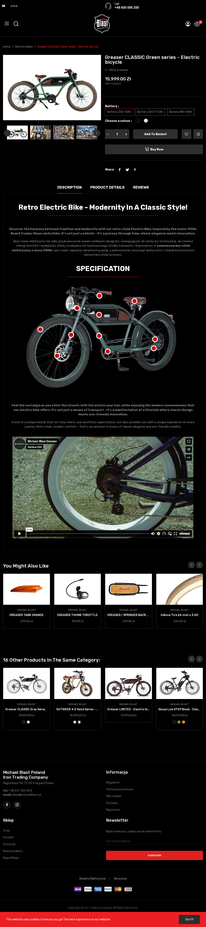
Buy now (157, 149)
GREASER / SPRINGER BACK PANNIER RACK (128, 615)
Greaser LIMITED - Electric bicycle (128, 709)
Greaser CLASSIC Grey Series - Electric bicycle (26, 709)
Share (120, 170)
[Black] (23, 722)
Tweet (127, 170)
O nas (6, 830)
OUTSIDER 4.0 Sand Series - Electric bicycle (77, 709)
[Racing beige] (79, 722)
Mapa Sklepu (11, 858)
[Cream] (28, 722)
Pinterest (135, 170)
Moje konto (113, 810)
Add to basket (155, 134)
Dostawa (112, 803)
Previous (12, 88)
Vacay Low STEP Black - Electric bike (179, 709)
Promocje (9, 844)
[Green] (178, 722)
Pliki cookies (114, 796)
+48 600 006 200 (126, 7)
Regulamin (113, 782)
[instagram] (17, 805)
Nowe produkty (13, 851)
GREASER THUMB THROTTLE (77, 615)
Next (91, 88)
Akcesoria (120, 878)
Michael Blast (26, 610)
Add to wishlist (186, 134)
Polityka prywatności (120, 789)
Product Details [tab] (107, 187)
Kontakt (8, 837)
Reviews (141, 187)
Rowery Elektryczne (92, 878)
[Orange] (183, 722)
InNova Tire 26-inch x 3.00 (179, 615)
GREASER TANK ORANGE (26, 615)
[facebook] (7, 805)
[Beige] (74, 722)
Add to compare (198, 134)
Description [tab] (69, 187)
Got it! (189, 919)
